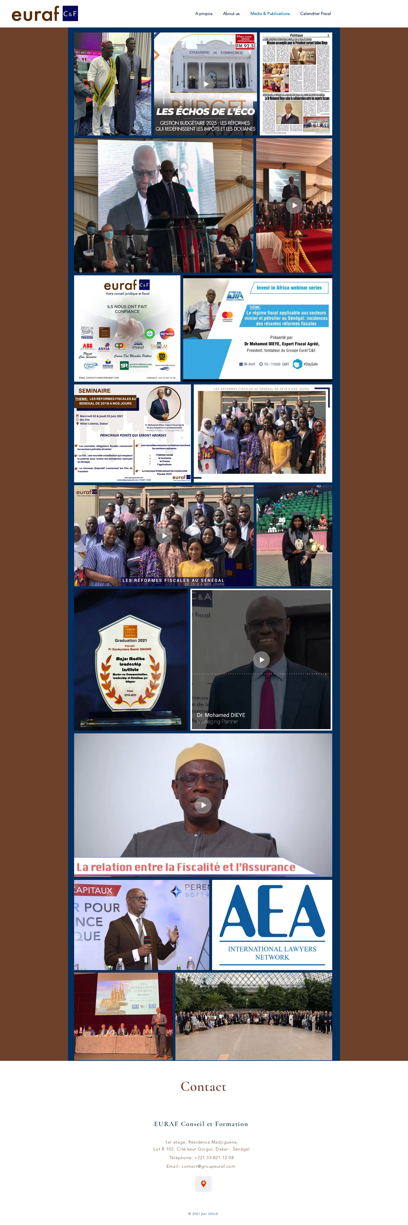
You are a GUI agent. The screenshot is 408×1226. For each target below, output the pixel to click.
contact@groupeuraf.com (208, 1166)
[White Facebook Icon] (208, 1198)
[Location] (203, 1184)
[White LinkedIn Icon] (199, 1198)
